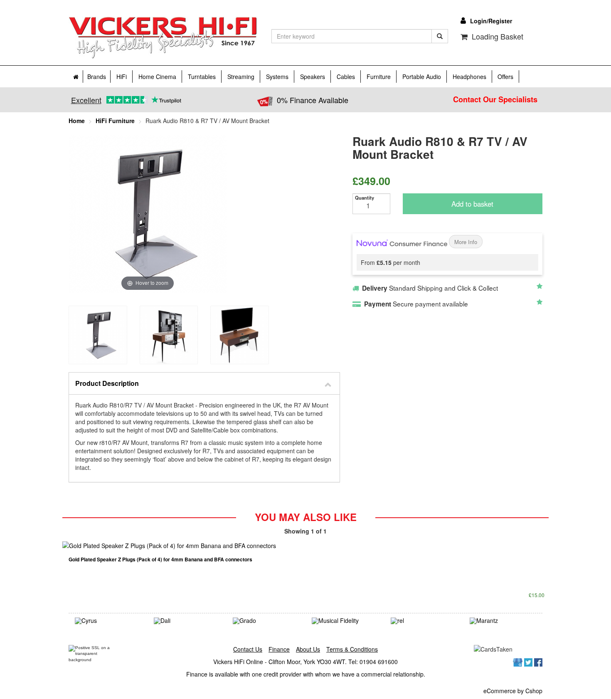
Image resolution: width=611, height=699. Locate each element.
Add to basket (472, 204)
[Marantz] (502, 620)
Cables (346, 76)
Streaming (240, 76)
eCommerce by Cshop (512, 691)
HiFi (121, 76)
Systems (277, 76)
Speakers (312, 76)
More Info (465, 242)
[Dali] (187, 620)
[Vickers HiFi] (163, 38)
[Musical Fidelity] (345, 620)
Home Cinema (157, 76)
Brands (96, 76)
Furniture (379, 76)
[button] (204, 383)
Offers (505, 76)
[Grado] (266, 620)
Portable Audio (421, 76)
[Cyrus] (108, 620)
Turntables (202, 76)
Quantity (364, 198)
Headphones (469, 76)
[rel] (423, 620)
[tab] (204, 384)
